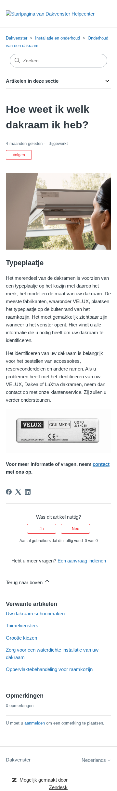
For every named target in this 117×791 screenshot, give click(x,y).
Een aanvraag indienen (82, 560)
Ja (42, 528)
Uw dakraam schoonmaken (35, 613)
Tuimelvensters (22, 625)
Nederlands (94, 760)
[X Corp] (18, 492)
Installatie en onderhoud (57, 38)
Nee (75, 528)
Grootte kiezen (21, 638)
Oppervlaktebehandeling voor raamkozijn (49, 669)
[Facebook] (9, 492)
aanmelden (34, 723)
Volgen (19, 155)
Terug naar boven (25, 582)
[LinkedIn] (28, 492)
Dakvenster (16, 38)
